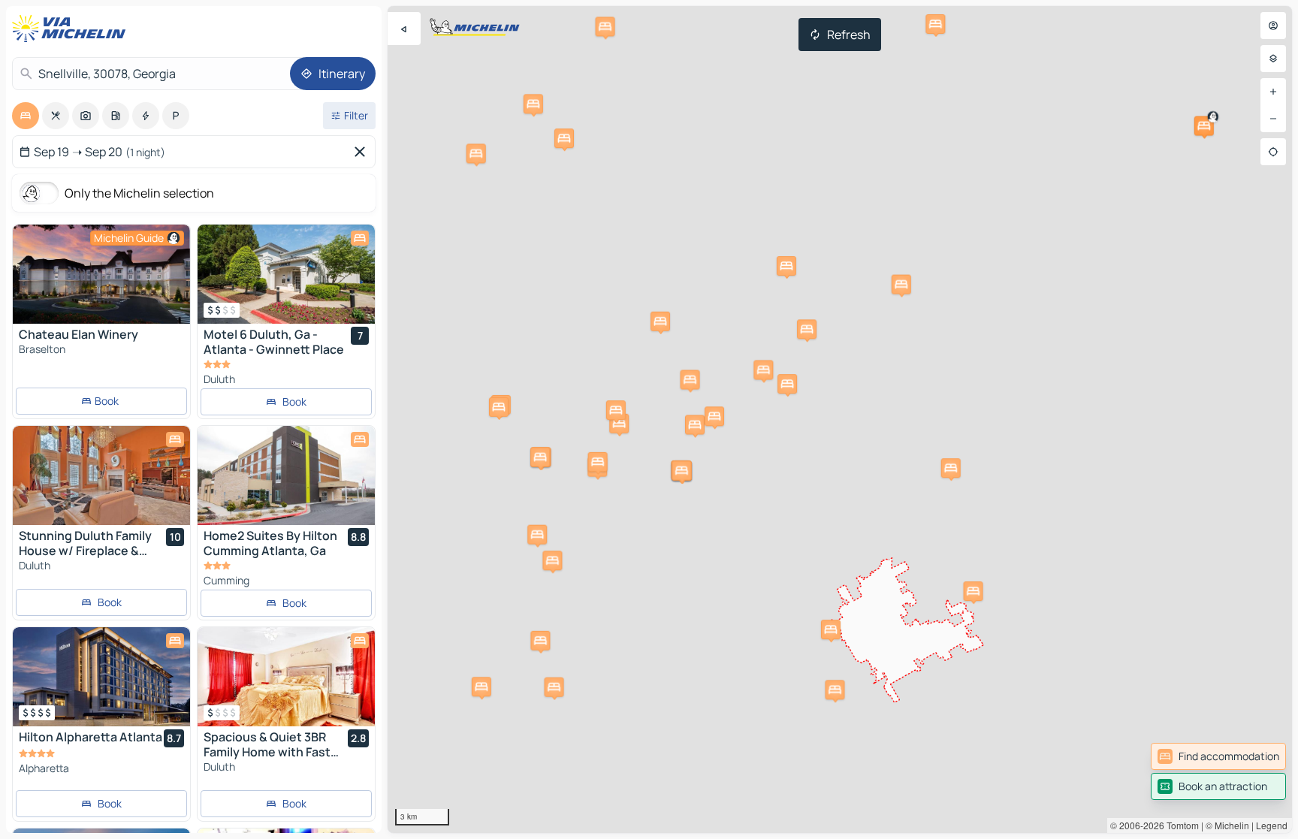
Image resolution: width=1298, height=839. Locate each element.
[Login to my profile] (1273, 25)
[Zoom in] (1273, 91)
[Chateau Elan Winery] (101, 274)
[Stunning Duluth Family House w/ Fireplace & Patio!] (101, 475)
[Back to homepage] (72, 28)
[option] (25, 115)
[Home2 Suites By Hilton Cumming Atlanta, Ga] (286, 475)
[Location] (1273, 151)
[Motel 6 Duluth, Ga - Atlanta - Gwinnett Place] (286, 274)
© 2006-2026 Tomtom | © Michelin (1179, 825)
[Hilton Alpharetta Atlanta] (101, 676)
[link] (1218, 756)
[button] (1204, 126)
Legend (1271, 825)
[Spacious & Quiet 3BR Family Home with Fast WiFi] (286, 676)
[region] (840, 419)
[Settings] (1273, 58)
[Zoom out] (1273, 118)
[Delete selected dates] (363, 151)
